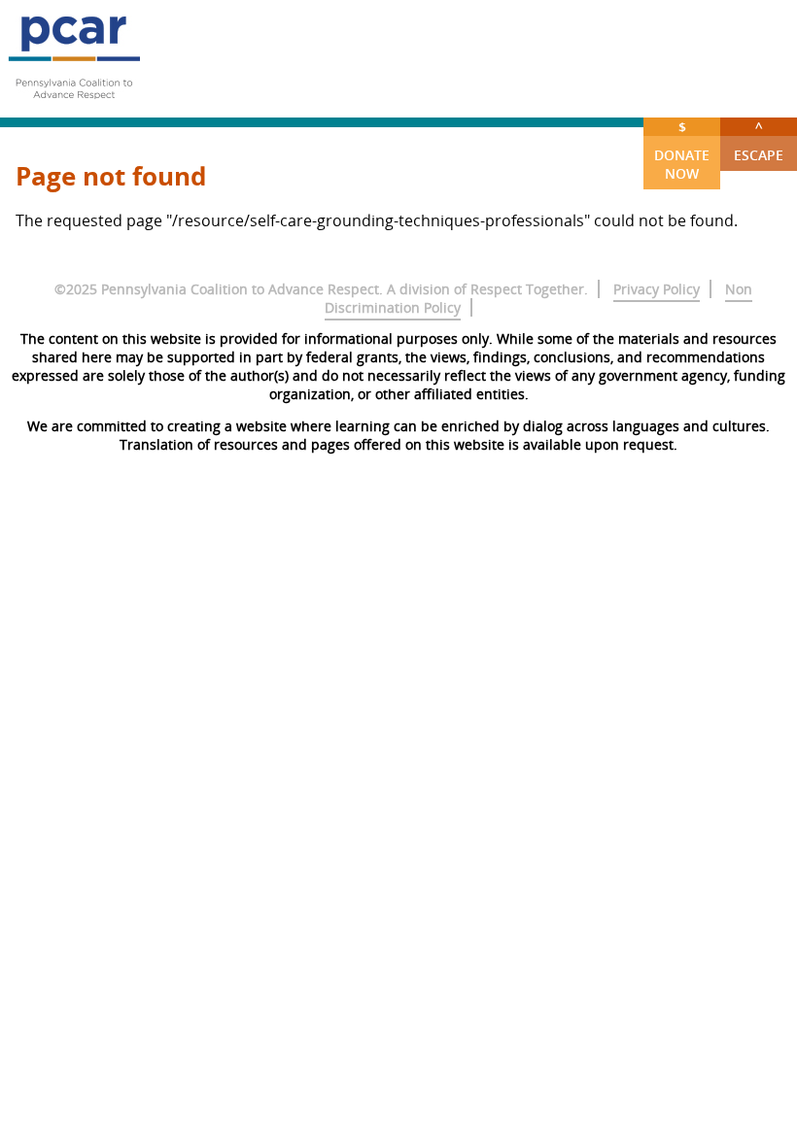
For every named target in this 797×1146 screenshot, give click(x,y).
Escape (758, 141)
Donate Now (682, 150)
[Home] (74, 107)
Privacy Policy (656, 289)
